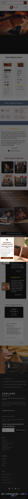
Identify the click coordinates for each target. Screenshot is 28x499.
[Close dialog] (26, 238)
